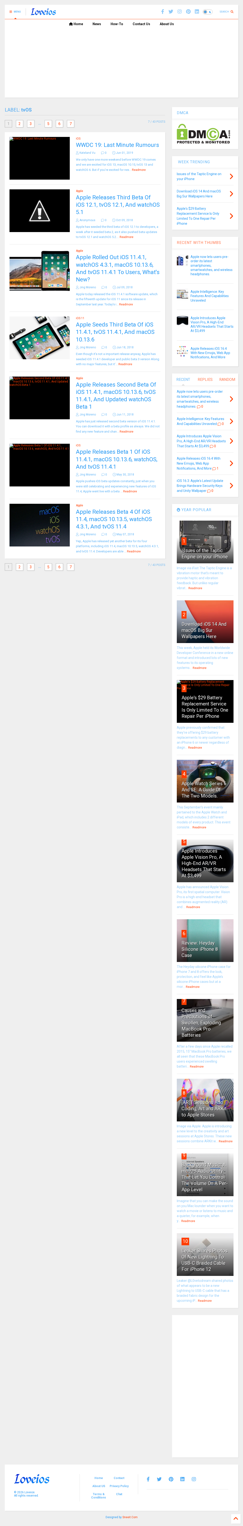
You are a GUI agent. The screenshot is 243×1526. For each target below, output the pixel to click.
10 (185, 1241)
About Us (167, 24)
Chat (119, 1494)
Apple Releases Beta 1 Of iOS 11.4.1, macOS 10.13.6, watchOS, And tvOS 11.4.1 (116, 459)
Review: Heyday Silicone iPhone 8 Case (200, 949)
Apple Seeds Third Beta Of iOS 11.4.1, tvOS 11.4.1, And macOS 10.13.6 (115, 332)
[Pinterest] (188, 11)
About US (98, 1486)
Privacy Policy (119, 1486)
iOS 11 (80, 318)
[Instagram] (180, 11)
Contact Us (141, 24)
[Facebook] (162, 11)
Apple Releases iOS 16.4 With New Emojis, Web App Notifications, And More (210, 353)
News (97, 24)
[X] (170, 11)
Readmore (139, 170)
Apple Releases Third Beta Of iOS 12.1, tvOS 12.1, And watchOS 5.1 (118, 204)
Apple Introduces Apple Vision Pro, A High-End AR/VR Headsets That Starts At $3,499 (204, 863)
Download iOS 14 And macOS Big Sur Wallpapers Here (204, 630)
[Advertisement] (121, 64)
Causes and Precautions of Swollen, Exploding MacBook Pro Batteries (201, 1023)
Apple (79, 191)
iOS (78, 138)
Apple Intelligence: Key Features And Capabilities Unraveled (210, 296)
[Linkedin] (197, 11)
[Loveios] (43, 13)
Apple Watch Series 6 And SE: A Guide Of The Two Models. (204, 790)
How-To (117, 24)
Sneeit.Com (130, 1517)
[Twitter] (159, 1479)
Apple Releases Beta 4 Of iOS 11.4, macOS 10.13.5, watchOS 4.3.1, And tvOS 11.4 (114, 519)
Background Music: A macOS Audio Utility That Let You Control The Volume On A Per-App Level (205, 1177)
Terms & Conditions (98, 1496)
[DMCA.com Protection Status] (203, 142)
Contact (119, 1478)
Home (78, 24)
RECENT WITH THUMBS (199, 242)
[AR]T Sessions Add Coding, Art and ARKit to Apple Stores (204, 1109)
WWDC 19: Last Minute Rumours (117, 145)
